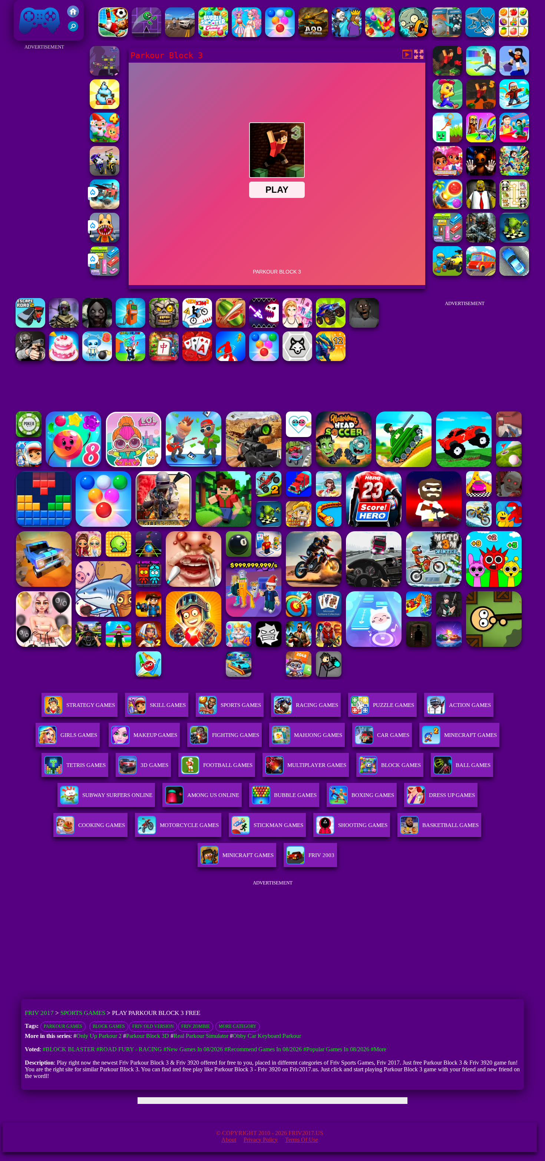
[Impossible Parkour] (481, 73)
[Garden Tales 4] (104, 140)
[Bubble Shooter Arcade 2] (280, 35)
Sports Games (241, 705)
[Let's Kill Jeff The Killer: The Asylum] (97, 325)
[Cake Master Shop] (64, 359)
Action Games (470, 705)
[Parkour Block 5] (481, 107)
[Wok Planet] (104, 73)
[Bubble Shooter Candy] (213, 35)
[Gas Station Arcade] (130, 325)
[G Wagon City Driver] (180, 35)
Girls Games (78, 735)
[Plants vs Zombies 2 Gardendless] (413, 35)
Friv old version (153, 1026)
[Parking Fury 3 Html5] (514, 274)
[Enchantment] (447, 174)
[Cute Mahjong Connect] (514, 207)
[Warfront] (481, 240)
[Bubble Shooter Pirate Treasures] (447, 207)
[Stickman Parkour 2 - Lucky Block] (447, 140)
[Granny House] (364, 325)
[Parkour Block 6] (447, 73)
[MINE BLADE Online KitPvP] (514, 174)
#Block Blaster (69, 1049)
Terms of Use (301, 1140)
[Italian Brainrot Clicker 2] (480, 35)
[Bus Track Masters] (481, 274)
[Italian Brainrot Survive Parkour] (481, 140)
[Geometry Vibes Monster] (264, 325)
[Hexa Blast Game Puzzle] (447, 35)
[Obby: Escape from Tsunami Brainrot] (130, 359)
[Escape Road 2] (30, 325)
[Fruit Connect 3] (513, 35)
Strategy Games (90, 705)
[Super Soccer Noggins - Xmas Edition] (113, 35)
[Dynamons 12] (331, 359)
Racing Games (317, 705)
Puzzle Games (393, 705)
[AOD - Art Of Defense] (313, 35)
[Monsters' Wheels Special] (331, 325)
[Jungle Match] (380, 35)
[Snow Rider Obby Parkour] (514, 107)
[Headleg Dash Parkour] (146, 35)
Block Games (109, 1026)
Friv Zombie (195, 1026)
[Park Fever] (104, 274)
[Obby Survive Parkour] (514, 140)
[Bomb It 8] (97, 359)
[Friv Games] (73, 15)
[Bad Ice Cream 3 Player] (104, 107)
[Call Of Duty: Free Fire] (64, 325)
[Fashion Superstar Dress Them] (297, 325)
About (228, 1140)
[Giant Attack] (230, 359)
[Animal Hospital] (104, 240)
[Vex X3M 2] (197, 325)
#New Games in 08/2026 (193, 1049)
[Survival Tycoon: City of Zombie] (164, 325)
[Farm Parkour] (447, 107)
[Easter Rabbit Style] (246, 35)
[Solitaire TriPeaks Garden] (197, 359)
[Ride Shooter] (447, 274)
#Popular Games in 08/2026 (336, 1049)
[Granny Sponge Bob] (481, 207)
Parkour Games (63, 1026)
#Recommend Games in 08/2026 (263, 1049)
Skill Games (168, 705)
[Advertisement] (44, 163)
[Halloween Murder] (346, 35)
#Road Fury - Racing (129, 1049)
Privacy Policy (261, 1140)
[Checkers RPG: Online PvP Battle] (514, 240)
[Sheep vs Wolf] (297, 359)
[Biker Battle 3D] (104, 174)
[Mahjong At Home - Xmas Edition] (164, 359)
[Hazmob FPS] (30, 359)
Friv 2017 (39, 1012)
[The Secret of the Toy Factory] (481, 174)
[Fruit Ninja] (230, 325)
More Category (238, 1026)
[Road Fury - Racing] (104, 207)
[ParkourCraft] (514, 73)
